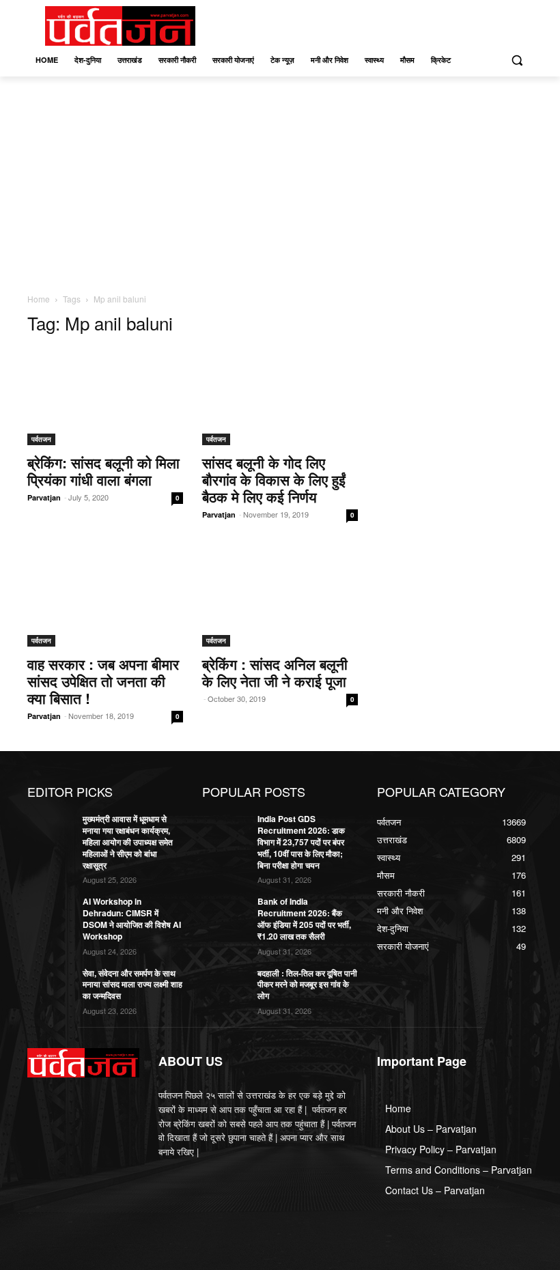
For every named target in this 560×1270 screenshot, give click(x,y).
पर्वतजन (41, 439)
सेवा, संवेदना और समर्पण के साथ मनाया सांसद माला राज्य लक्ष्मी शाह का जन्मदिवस (132, 984)
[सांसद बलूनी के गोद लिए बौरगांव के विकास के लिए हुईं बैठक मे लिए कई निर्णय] (280, 396)
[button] (517, 60)
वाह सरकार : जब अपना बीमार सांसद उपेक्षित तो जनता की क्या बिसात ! (103, 680)
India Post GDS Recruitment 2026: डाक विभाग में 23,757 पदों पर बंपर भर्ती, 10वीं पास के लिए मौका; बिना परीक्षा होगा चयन (301, 842)
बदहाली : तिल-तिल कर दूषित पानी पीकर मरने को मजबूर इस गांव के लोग (307, 984)
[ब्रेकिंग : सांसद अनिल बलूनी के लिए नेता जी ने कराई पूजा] (280, 598)
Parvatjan (44, 497)
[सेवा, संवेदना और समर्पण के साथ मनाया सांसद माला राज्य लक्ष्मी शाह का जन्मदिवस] (50, 984)
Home (38, 299)
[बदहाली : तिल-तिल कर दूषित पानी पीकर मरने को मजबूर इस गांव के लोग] (225, 984)
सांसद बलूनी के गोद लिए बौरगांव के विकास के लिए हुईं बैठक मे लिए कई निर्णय (274, 479)
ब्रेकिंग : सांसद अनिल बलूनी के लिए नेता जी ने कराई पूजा (275, 672)
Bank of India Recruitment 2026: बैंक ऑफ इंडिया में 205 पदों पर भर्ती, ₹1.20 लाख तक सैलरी (304, 918)
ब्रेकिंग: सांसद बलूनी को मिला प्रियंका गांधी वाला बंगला (103, 471)
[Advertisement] (280, 178)
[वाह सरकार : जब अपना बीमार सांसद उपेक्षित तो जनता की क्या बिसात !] (105, 598)
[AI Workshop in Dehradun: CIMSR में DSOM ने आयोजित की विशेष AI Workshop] (50, 912)
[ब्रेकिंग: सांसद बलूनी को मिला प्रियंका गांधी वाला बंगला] (105, 396)
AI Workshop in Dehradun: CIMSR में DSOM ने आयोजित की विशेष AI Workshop (132, 918)
